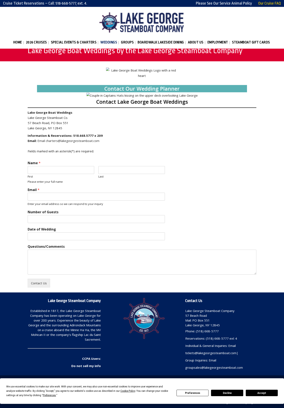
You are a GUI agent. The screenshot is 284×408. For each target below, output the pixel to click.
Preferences (192, 393)
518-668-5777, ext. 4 (71, 3)
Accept (261, 393)
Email (34, 190)
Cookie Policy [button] (127, 391)
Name (34, 163)
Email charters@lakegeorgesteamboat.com (68, 141)
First (30, 176)
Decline (227, 393)
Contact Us (39, 283)
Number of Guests (43, 212)
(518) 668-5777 (207, 331)
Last (101, 176)
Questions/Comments (46, 246)
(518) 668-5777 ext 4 (221, 338)
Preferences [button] (49, 395)
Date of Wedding (42, 229)
